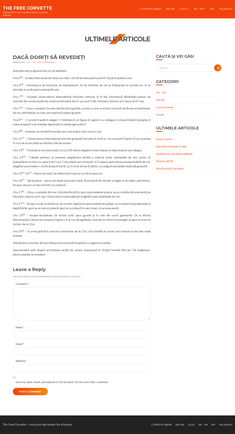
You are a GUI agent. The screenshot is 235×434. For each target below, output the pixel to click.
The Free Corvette (27, 8)
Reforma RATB (164, 161)
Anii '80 (160, 99)
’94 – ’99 (198, 8)
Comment (22, 283)
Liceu (183, 8)
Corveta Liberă (150, 8)
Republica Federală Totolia (171, 146)
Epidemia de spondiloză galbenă (174, 153)
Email (20, 344)
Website (21, 360)
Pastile (160, 114)
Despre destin (164, 139)
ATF (212, 8)
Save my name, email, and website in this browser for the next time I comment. (62, 382)
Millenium (225, 8)
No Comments (46, 62)
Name (20, 327)
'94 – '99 (161, 92)
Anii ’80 (170, 8)
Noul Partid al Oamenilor (170, 168)
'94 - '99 (31, 62)
